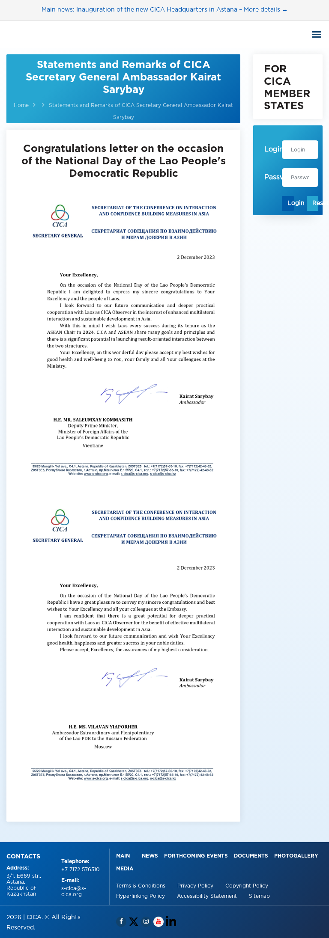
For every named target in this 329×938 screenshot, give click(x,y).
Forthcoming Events (196, 856)
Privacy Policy (196, 886)
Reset (315, 203)
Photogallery (296, 856)
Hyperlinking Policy (141, 896)
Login (290, 203)
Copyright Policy (246, 886)
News (150, 856)
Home (21, 105)
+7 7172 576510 (80, 869)
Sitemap (259, 896)
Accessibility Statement (208, 896)
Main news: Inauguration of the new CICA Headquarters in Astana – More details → (165, 9)
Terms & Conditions (141, 886)
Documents (251, 856)
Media (124, 869)
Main (123, 856)
